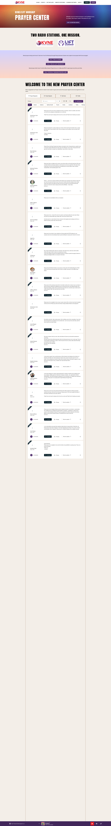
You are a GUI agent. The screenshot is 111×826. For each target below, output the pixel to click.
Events (43, 2)
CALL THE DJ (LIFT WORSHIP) (55, 64)
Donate (87, 2)
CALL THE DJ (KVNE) (55, 59)
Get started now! (73, 22)
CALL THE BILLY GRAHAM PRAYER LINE (55, 72)
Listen (93, 2)
